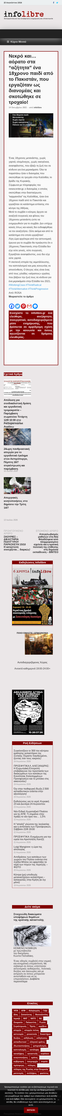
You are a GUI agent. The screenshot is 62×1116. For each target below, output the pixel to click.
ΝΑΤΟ (33, 1018)
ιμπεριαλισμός (40, 1046)
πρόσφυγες (19, 1065)
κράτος (34, 1057)
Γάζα (45, 1010)
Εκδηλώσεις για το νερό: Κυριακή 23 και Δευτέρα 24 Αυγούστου (31, 802)
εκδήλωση (28, 1038)
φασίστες (44, 1073)
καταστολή (32, 1054)
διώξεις (17, 1038)
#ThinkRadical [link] (33, 285)
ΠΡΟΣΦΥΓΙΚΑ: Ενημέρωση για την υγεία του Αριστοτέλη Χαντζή (32, 838)
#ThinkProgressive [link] (38, 289)
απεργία (17, 1030)
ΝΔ (40, 1018)
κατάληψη (34, 1050)
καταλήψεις (19, 1054)
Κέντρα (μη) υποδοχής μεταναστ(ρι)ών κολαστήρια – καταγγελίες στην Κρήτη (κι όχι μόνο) (30, 878)
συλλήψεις (32, 1073)
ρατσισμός (19, 1073)
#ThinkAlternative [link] (18, 289)
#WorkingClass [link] (17, 285)
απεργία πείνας (31, 1030)
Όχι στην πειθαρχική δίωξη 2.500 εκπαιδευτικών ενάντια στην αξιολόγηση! (31, 791)
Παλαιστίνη (31, 1022)
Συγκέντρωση (20, 1026)
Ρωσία (42, 1022)
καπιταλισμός (20, 1050)
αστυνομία (18, 1034)
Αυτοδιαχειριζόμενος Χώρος (32, 662)
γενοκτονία (32, 1034)
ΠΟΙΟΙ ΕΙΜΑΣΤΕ (25, 633)
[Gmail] (29, 304)
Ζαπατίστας (26, 1014)
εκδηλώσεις (41, 1038)
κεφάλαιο (45, 1054)
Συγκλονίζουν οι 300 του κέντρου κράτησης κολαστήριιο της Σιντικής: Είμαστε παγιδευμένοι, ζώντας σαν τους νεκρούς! (31, 754)
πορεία (44, 1061)
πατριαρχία (32, 1061)
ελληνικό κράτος (37, 1042)
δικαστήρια (45, 1034)
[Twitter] (57, 2)
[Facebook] (53, 2)
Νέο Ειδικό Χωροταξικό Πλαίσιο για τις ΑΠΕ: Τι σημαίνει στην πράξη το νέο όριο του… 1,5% (31, 814)
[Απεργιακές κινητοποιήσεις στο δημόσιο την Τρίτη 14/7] (17, 495)
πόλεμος (32, 1065)
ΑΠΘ (23, 1010)
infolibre (38, 107)
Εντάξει (31, 1110)
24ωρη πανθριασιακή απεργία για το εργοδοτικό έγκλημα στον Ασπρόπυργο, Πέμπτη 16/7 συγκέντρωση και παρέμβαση (16, 459)
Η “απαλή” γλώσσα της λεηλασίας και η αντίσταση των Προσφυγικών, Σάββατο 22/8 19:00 (32, 826)
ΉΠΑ (16, 1010)
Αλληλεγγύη (34, 1010)
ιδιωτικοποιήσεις (22, 1046)
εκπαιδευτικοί (20, 1042)
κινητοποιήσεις (21, 1057)
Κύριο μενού (18, 41)
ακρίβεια (42, 1026)
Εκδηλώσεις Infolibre (32, 562)
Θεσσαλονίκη (41, 1014)
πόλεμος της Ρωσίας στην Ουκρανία (31, 1069)
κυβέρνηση (19, 1061)
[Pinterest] (23, 304)
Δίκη (16, 1014)
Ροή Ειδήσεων (32, 743)
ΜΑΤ (25, 1018)
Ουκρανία (18, 1022)
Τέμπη (32, 1026)
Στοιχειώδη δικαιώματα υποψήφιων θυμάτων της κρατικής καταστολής (29, 917)
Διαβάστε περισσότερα (27, 980)
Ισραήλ (17, 1018)
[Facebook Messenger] (35, 304)
